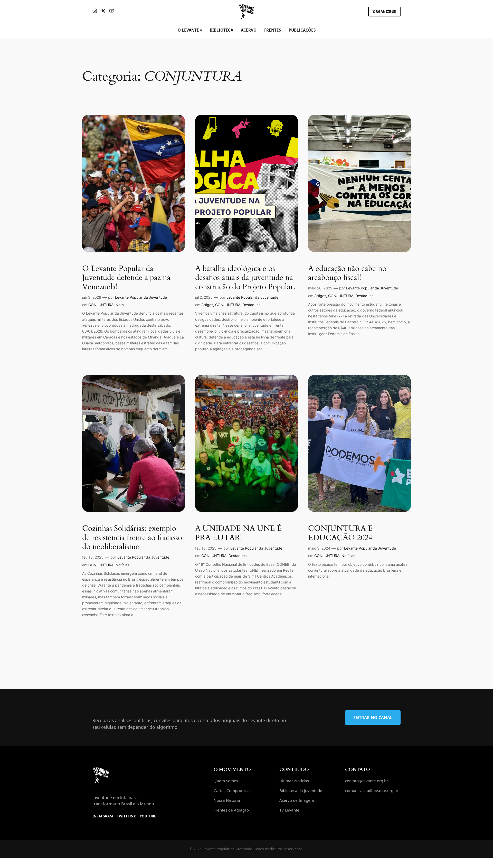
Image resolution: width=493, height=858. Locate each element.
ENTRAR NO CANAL (372, 717)
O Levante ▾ (190, 30)
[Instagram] (94, 11)
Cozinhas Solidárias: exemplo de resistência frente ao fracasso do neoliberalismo (132, 538)
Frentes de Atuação (231, 810)
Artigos (207, 305)
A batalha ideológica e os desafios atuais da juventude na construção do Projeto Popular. (245, 278)
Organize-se (384, 11)
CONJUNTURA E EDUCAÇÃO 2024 (340, 533)
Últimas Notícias (294, 780)
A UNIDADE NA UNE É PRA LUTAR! (238, 533)
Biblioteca (221, 30)
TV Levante (289, 810)
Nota (120, 305)
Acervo (249, 30)
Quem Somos (226, 780)
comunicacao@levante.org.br (371, 790)
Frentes (272, 30)
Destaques (251, 305)
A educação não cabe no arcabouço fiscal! (347, 273)
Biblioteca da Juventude (300, 790)
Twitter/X (126, 816)
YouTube (148, 816)
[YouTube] (111, 11)
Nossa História (227, 800)
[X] (103, 11)
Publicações (302, 30)
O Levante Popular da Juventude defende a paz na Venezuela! (126, 278)
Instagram (102, 816)
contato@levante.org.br (366, 780)
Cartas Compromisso (233, 790)
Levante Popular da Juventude (141, 297)
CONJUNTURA (100, 305)
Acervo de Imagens (297, 800)
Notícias (122, 565)
